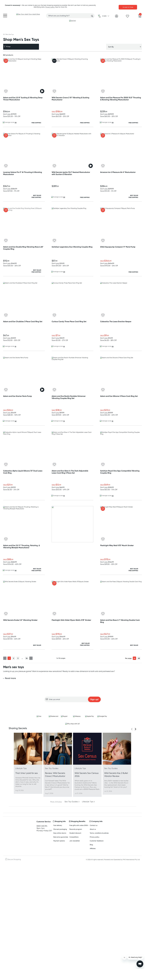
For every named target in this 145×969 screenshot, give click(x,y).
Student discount (75, 833)
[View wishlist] (127, 17)
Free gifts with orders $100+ (78, 825)
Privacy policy (50, 7)
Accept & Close (128, 7)
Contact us (93, 825)
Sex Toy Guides (71, 802)
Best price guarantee (60, 837)
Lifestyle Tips (87, 802)
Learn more (72, 706)
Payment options (59, 841)
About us (93, 829)
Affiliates (93, 848)
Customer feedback (96, 841)
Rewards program (75, 829)
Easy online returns (59, 833)
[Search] (92, 16)
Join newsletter (74, 841)
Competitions (73, 837)
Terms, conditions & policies (99, 833)
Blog (91, 844)
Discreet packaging (60, 829)
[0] (139, 17)
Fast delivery (57, 825)
